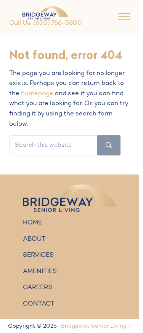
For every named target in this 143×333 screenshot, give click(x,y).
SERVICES (38, 255)
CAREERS (37, 287)
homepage (37, 93)
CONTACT (39, 304)
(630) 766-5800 (57, 23)
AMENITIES (40, 271)
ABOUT (34, 239)
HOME (32, 222)
